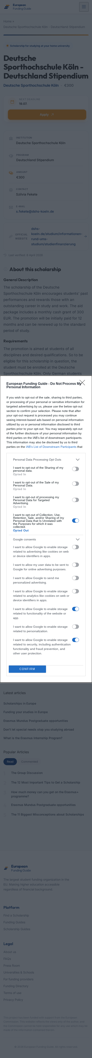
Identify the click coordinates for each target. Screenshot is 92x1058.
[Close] (84, 384)
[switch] (75, 469)
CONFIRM (27, 669)
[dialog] (46, 529)
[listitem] (46, 459)
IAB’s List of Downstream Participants (51, 446)
